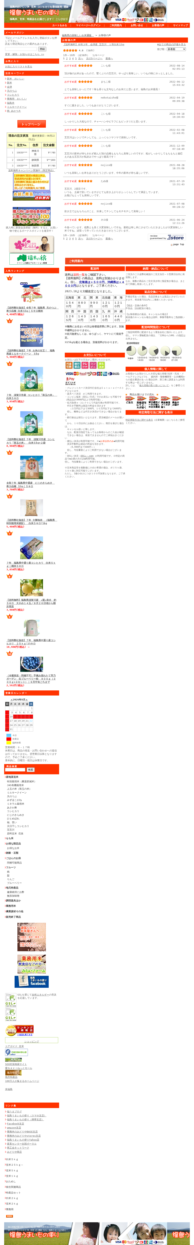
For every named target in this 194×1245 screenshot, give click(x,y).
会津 (9, 86)
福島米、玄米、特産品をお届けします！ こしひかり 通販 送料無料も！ (51, 19)
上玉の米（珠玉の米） (19, 788)
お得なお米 (13, 848)
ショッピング (31, 1041)
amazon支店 (14, 1127)
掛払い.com (87, 456)
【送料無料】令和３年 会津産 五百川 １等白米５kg (93, 44)
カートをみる (59, 25)
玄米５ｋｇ (12, 1170)
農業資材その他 (14, 911)
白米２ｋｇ (12, 1198)
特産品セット (13, 1192)
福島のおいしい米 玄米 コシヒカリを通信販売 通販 (39, 6)
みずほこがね (14, 800)
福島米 (10, 103)
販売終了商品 (13, 916)
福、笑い (12, 822)
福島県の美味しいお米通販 (78, 35)
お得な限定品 (13, 843)
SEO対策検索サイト (16, 1064)
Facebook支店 (15, 1123)
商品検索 (11, 766)
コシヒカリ (13, 94)
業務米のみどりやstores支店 (24, 1135)
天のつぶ (12, 90)
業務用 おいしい (17, 98)
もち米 (9, 838)
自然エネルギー (40, 994)
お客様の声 (158, 25)
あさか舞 (12, 807)
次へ (80, 58)
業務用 (9, 1209)
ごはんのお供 (13, 858)
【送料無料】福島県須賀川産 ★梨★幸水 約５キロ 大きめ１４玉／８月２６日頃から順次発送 (31, 603)
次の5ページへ (94, 58)
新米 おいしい (15, 78)
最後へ (109, 58)
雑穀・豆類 (12, 852)
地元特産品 (12, 887)
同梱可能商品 (14, 862)
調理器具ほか (13, 900)
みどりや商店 (14, 1151)
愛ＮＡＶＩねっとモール (18, 1068)
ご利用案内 (116, 25)
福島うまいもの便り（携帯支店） (25, 1119)
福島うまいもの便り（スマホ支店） (26, 1115)
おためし (11, 1181)
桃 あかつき (14, 110)
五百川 (10, 829)
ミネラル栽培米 (15, 803)
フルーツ (11, 867)
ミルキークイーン (17, 107)
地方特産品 (11, 1077)
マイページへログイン (88, 25)
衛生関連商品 (13, 1187)
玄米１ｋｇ (12, 1176)
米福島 (9, 1089)
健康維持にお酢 (15, 892)
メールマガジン (15, 32)
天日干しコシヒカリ (18, 826)
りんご (10, 879)
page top (178, 244)
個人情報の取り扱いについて (154, 385)
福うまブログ (14, 1111)
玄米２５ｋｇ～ (14, 1164)
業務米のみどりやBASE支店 (22, 1131)
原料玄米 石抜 (15, 833)
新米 (9, 82)
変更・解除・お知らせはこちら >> (24, 54)
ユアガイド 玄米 (14, 1046)
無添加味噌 (13, 895)
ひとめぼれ (13, 818)
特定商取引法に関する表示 (139, 420)
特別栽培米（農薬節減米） (22, 781)
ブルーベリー (14, 883)
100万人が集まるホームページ (22, 1081)
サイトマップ (180, 25)
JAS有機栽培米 (15, 785)
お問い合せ (137, 25)
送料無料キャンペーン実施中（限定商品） (31, 170)
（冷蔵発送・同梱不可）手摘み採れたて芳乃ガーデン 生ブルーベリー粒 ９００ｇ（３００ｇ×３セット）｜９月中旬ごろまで (31, 679)
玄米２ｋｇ (12, 1203)
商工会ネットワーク (18, 1147)
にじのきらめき (15, 815)
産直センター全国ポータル (22, 1143)
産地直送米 (12, 776)
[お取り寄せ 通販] (19, 1035)
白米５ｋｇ (12, 1159)
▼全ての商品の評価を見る (171, 44)
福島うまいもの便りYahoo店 (23, 1139)
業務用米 (11, 905)
